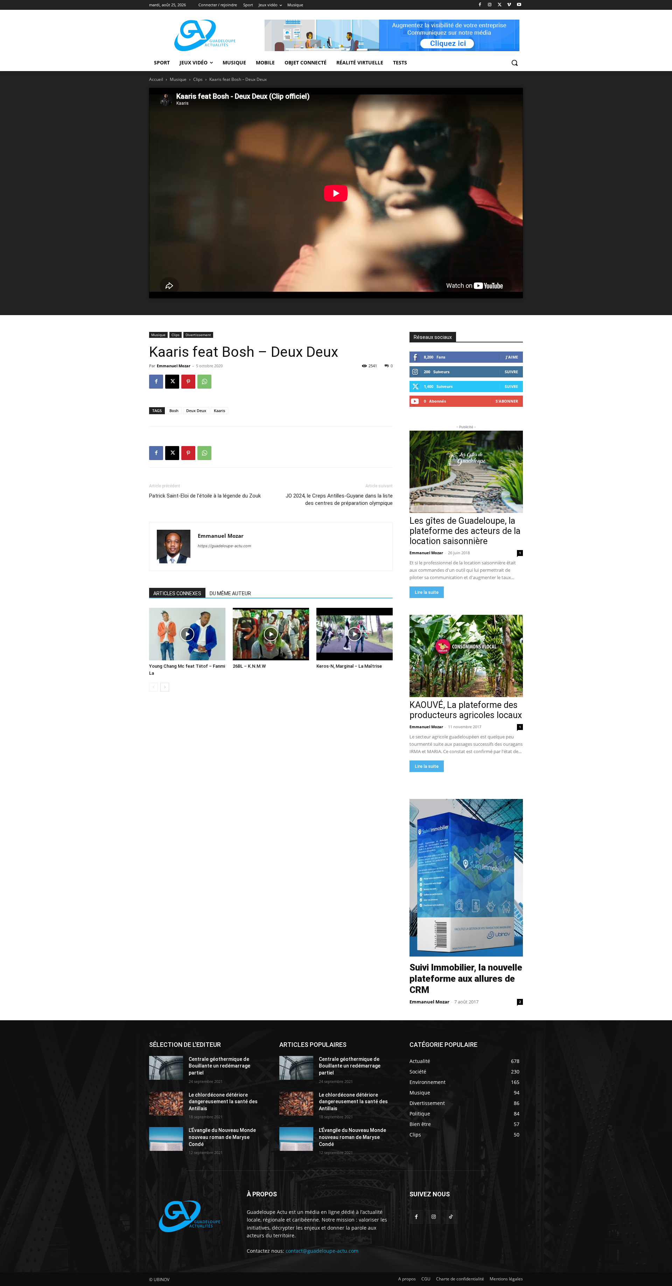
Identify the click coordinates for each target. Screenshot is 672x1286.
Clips (198, 79)
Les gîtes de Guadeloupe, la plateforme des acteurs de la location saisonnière (465, 531)
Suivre (511, 371)
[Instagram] (490, 5)
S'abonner (507, 401)
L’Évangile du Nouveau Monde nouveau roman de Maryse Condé (222, 1137)
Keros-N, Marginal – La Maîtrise (349, 666)
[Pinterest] (188, 382)
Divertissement (198, 334)
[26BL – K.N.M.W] (271, 634)
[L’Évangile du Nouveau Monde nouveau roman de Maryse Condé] (166, 1139)
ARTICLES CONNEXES (177, 593)
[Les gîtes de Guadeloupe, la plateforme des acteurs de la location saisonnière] (466, 472)
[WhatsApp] (204, 382)
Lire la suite (427, 592)
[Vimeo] (509, 5)
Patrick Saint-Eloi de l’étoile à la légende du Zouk (205, 496)
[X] (500, 5)
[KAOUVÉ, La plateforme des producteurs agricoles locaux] (466, 656)
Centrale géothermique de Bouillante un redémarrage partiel (219, 1066)
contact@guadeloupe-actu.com (322, 1250)
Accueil (156, 79)
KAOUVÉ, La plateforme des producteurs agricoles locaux (466, 710)
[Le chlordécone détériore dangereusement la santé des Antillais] (166, 1103)
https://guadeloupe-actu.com (224, 545)
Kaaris (219, 410)
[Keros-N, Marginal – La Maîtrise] (354, 634)
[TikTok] (450, 1217)
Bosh (173, 410)
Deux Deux (196, 410)
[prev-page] (153, 687)
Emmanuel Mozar (173, 365)
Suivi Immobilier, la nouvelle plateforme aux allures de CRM (466, 978)
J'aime (512, 357)
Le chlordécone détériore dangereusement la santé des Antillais (223, 1101)
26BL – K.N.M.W (249, 666)
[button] (514, 62)
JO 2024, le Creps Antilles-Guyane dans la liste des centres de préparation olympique (339, 499)
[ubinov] (392, 35)
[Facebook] (480, 5)
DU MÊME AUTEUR (230, 593)
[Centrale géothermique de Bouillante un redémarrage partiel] (166, 1068)
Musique (178, 79)
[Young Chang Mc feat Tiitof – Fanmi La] (187, 634)
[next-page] (164, 687)
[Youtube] (519, 5)
